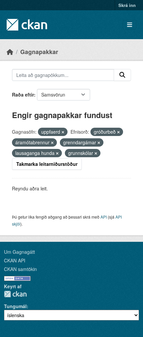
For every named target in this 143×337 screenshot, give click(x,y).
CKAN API (14, 260)
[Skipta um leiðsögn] (129, 25)
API (103, 217)
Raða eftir (23, 94)
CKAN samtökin (20, 269)
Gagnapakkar (39, 51)
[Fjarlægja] (63, 132)
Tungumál (15, 306)
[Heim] (10, 51)
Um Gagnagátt (19, 251)
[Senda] (122, 75)
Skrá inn (127, 5)
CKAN (15, 294)
